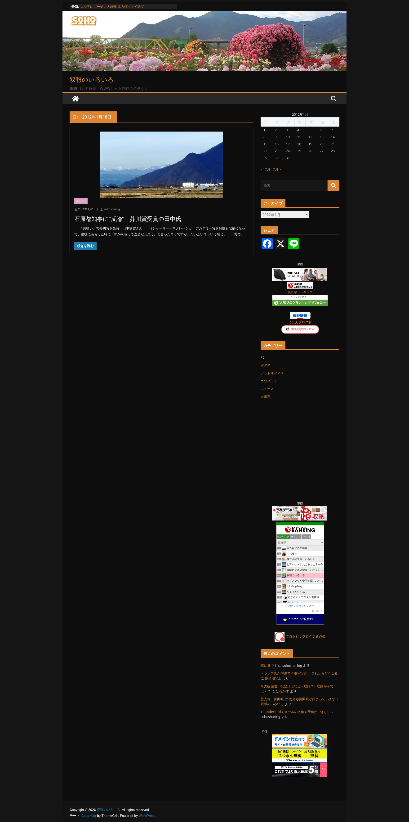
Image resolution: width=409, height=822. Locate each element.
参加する (318, 611)
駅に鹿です (269, 665)
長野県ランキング (300, 292)
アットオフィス (272, 373)
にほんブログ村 (300, 322)
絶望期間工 (273, 678)
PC (263, 357)
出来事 (266, 396)
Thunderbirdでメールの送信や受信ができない (296, 711)
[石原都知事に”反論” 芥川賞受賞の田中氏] (161, 165)
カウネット (269, 381)
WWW (265, 365)
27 (322, 151)
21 (333, 144)
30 (277, 157)
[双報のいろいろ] (75, 98)
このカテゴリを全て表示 (300, 605)
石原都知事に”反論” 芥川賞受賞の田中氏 (127, 219)
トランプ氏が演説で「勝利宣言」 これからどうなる (299, 673)
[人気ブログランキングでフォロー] (300, 298)
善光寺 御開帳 (272, 699)
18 (299, 144)
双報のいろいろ (92, 79)
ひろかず (282, 691)
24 (288, 151)
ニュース (81, 201)
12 (310, 137)
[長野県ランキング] (300, 284)
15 (265, 144)
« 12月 (265, 169)
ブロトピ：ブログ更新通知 (305, 636)
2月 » (277, 169)
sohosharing (112, 209)
